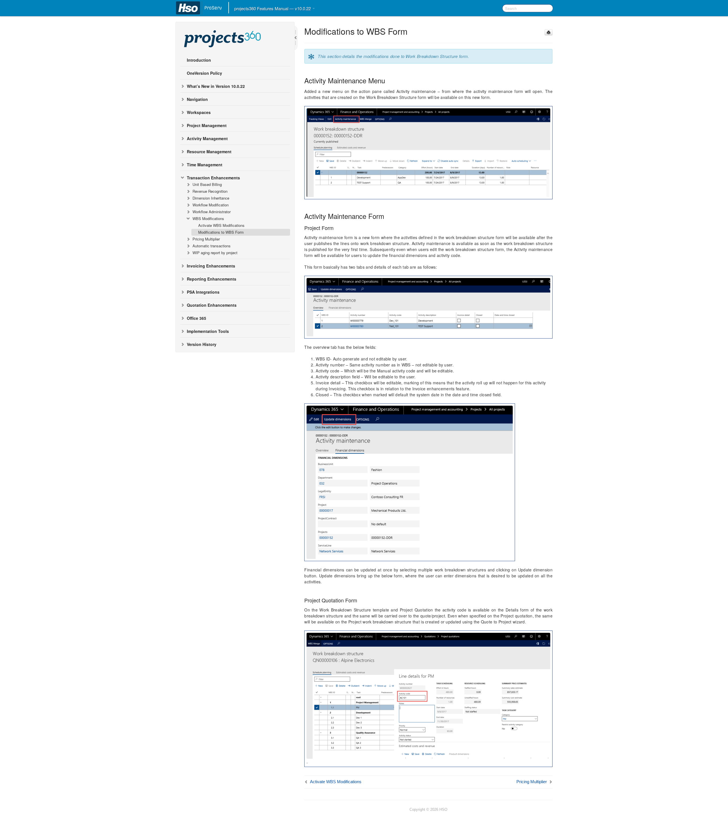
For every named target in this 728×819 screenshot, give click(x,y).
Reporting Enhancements (211, 279)
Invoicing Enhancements (211, 266)
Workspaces (199, 112)
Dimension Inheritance (211, 198)
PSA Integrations (203, 292)
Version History (201, 344)
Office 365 (196, 318)
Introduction (199, 60)
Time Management (204, 164)
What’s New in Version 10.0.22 (216, 86)
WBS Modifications (208, 218)
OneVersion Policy (204, 73)
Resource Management (209, 151)
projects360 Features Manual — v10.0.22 (273, 8)
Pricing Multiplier (206, 239)
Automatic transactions (212, 245)
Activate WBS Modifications (221, 225)
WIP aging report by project (215, 252)
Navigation (197, 99)
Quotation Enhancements (212, 305)
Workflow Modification (211, 205)
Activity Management (207, 138)
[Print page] (549, 32)
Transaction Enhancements (213, 178)
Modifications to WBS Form (221, 232)
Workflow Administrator (212, 211)
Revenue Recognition (210, 191)
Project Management (207, 125)
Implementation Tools (208, 331)
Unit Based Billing (207, 184)
